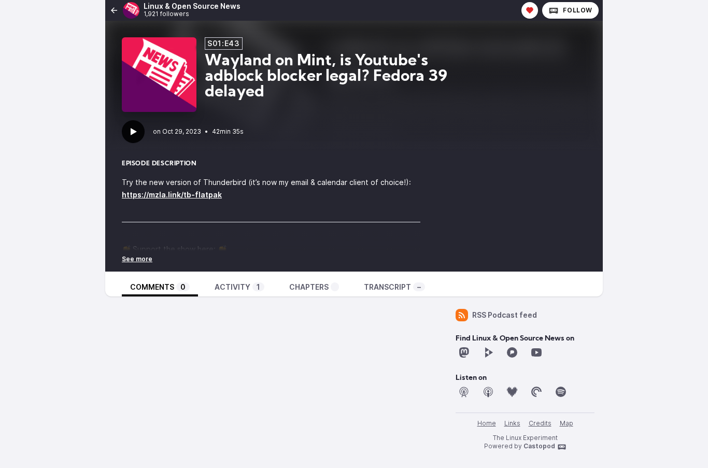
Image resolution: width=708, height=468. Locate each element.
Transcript (392, 286)
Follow (577, 10)
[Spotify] (561, 392)
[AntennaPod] (464, 392)
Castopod (539, 446)
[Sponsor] (529, 10)
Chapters (309, 286)
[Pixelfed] (512, 352)
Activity (237, 286)
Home (486, 423)
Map (566, 423)
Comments (158, 286)
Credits (540, 423)
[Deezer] (512, 392)
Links (512, 423)
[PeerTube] (488, 352)
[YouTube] (536, 352)
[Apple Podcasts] (488, 392)
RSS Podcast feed (504, 314)
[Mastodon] (464, 352)
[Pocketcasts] (536, 392)
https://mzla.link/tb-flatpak (172, 194)
